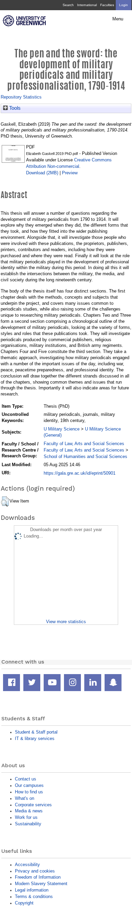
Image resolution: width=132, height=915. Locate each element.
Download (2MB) (42, 172)
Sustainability (28, 823)
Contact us (25, 778)
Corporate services (33, 804)
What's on (24, 798)
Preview (70, 172)
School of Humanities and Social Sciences (85, 456)
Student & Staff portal (36, 732)
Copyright (24, 902)
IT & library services (34, 738)
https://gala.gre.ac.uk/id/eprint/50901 (79, 473)
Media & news (29, 810)
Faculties (107, 5)
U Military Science (62, 429)
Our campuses (29, 785)
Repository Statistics (21, 97)
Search (68, 5)
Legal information (31, 890)
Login (123, 5)
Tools (14, 108)
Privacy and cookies (35, 871)
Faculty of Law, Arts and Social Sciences (84, 443)
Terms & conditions (34, 896)
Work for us (26, 817)
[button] (5, 501)
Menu (117, 19)
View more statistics (66, 621)
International (87, 5)
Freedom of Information (38, 877)
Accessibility (27, 864)
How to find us (29, 791)
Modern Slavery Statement (41, 883)
